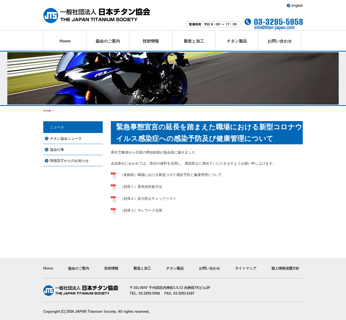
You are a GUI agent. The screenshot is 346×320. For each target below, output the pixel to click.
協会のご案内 (108, 41)
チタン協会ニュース (66, 138)
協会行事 (57, 150)
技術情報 (151, 41)
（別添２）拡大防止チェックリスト (148, 198)
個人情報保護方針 (285, 268)
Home (65, 41)
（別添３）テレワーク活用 (141, 210)
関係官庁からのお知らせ (69, 161)
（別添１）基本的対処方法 (141, 187)
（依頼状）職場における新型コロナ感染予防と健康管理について (171, 175)
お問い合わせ (280, 41)
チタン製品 (237, 41)
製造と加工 (194, 41)
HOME (47, 110)
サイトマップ (245, 268)
